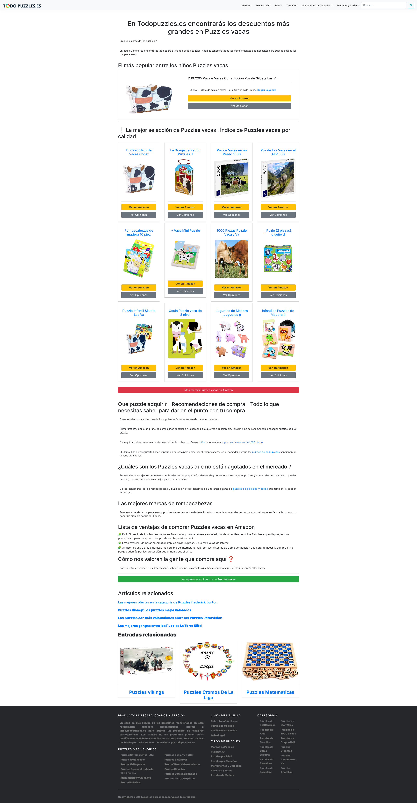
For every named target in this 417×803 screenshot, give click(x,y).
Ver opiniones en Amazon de (208, 579)
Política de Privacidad (224, 730)
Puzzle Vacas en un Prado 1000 (232, 152)
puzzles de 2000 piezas (266, 452)
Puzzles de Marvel (176, 759)
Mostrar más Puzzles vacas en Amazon (208, 390)
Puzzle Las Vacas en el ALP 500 (278, 152)
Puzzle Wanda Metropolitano (182, 764)
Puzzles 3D (218, 751)
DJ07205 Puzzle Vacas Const (139, 152)
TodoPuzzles (187, 796)
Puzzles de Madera (222, 775)
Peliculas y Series (221, 770)
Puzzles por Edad (221, 756)
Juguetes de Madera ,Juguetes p (232, 313)
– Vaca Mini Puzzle (185, 230)
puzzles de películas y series (251, 488)
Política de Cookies (222, 725)
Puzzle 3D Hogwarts (133, 764)
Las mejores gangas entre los (160, 626)
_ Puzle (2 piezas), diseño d (278, 232)
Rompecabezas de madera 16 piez (138, 232)
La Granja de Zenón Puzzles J (185, 152)
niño (202, 442)
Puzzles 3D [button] (262, 5)
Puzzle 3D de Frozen (133, 759)
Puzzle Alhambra (175, 769)
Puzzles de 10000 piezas (180, 778)
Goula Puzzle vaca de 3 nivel (185, 313)
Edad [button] (277, 5)
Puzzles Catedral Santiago (181, 773)
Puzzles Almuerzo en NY (288, 759)
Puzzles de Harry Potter (179, 754)
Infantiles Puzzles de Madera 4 (278, 313)
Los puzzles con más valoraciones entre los (170, 618)
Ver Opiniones (239, 105)
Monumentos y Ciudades (136, 777)
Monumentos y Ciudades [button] (316, 5)
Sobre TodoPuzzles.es (224, 721)
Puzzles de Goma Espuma (266, 750)
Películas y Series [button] (347, 5)
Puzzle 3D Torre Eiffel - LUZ (137, 754)
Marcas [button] (246, 5)
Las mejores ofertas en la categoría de (167, 602)
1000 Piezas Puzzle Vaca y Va (232, 232)
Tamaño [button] (291, 5)
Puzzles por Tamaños (224, 761)
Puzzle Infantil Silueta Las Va (138, 313)
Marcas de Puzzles (222, 746)
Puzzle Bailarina (130, 782)
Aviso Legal (218, 735)
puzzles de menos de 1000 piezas (243, 442)
